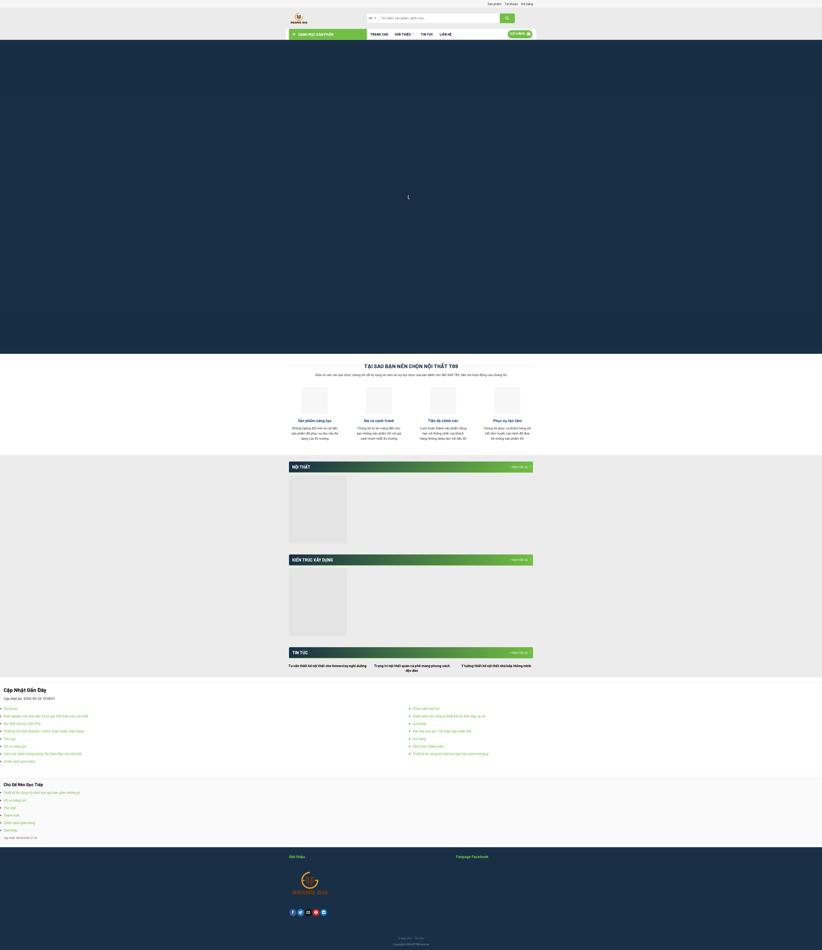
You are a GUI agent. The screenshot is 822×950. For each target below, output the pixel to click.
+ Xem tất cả (518, 467)
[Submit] (507, 18)
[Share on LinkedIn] (323, 912)
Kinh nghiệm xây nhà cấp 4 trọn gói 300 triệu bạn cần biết (46, 716)
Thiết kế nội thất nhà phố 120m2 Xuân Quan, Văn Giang (44, 731)
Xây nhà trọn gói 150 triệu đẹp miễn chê (442, 731)
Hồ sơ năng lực (15, 746)
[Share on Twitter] (300, 912)
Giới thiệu (403, 34)
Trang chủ (379, 34)
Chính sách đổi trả (426, 709)
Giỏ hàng (527, 4)
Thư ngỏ (10, 739)
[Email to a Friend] (308, 912)
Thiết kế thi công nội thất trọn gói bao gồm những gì (451, 754)
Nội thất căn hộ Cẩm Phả (22, 724)
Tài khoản (511, 4)
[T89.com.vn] (324, 18)
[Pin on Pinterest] (316, 912)
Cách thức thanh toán (428, 746)
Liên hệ (446, 34)
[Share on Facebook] (292, 912)
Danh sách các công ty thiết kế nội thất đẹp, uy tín (449, 716)
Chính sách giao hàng (19, 761)
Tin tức (427, 34)
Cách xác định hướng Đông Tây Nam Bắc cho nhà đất (43, 754)
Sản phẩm (495, 4)
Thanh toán (12, 815)
